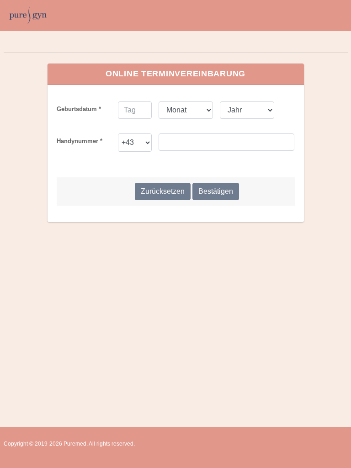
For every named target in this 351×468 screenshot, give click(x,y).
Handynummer (79, 141)
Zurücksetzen (163, 191)
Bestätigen (215, 191)
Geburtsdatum (79, 109)
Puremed (75, 444)
